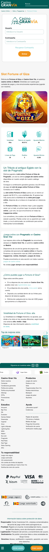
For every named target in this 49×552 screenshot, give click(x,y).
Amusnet (4, 407)
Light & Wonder (6, 426)
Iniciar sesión (18, 548)
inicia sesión (33, 288)
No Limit (3, 436)
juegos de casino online (11, 261)
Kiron (2, 424)
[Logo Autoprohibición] (7, 503)
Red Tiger (4, 443)
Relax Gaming (5, 445)
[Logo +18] (43, 503)
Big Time (4, 410)
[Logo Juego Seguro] (11, 497)
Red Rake (4, 441)
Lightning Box (5, 429)
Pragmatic (4, 438)
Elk (2, 412)
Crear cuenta (37, 548)
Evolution (4, 415)
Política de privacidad (31, 544)
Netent (3, 433)
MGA (2, 431)
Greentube (4, 419)
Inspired (3, 422)
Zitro (2, 448)
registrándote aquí (24, 285)
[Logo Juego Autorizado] (25, 504)
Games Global (5, 417)
